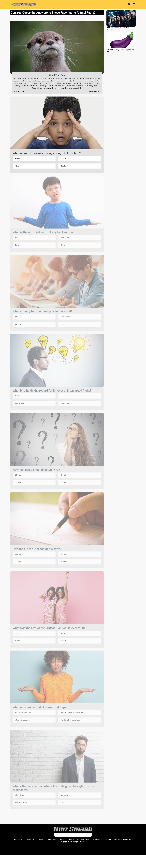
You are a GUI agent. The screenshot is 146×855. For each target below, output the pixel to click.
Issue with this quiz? (94, 91)
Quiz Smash (18, 839)
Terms (62, 839)
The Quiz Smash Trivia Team (78, 839)
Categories (96, 839)
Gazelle (63, 166)
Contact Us (52, 839)
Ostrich (63, 158)
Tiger (17, 166)
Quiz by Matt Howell (19, 91)
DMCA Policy (30, 839)
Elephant (18, 158)
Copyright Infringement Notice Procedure (118, 839)
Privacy (41, 839)
